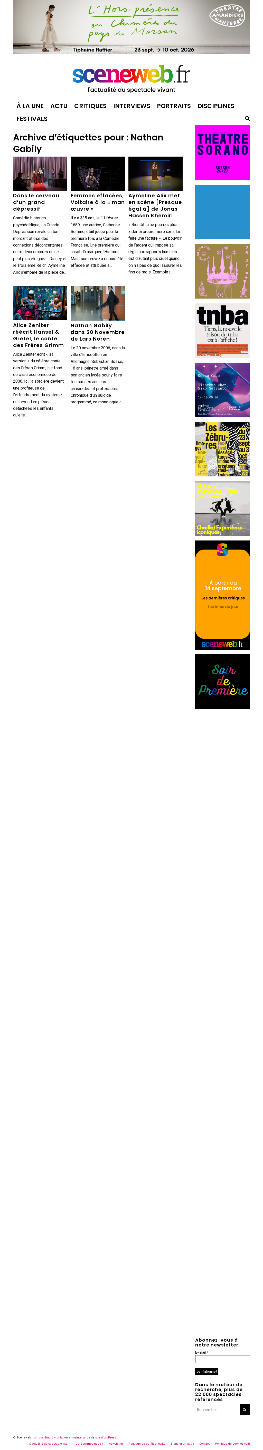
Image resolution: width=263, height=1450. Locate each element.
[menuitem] (30, 106)
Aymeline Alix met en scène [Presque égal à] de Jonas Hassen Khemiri (155, 205)
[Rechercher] (246, 119)
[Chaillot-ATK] (222, 534)
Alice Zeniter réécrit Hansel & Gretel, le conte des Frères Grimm (38, 335)
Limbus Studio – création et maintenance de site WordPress (74, 1437)
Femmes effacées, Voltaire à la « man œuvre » (98, 202)
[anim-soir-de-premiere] (222, 707)
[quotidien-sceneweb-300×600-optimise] (222, 648)
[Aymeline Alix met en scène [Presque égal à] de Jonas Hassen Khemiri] (155, 174)
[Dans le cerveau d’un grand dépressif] (40, 174)
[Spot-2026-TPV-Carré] (222, 238)
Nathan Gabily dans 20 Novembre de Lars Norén (98, 332)
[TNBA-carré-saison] (222, 356)
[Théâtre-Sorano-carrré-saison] (222, 178)
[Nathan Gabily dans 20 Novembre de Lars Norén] (98, 303)
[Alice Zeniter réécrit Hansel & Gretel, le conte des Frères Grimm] (40, 303)
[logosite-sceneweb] (131, 78)
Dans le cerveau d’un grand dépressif (36, 202)
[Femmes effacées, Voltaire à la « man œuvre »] (98, 174)
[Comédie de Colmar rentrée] (222, 297)
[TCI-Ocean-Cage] (222, 415)
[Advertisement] (222, 790)
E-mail (201, 1352)
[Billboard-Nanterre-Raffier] (131, 52)
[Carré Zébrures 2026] (222, 475)
